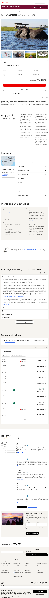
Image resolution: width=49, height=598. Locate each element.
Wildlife (38, 570)
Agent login (3, 574)
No (19, 544)
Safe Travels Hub (4, 565)
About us (15, 561)
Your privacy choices (19, 572)
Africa (6, 11)
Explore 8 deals (24, 89)
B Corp (38, 561)
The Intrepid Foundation (42, 563)
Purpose (39, 559)
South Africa (8, 213)
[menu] (46, 2)
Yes (14, 544)
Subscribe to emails (37, 554)
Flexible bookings (4, 570)
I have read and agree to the (36, 528)
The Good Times (16, 563)
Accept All (40, 591)
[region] (24, 593)
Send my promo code (32, 533)
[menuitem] (5, 2)
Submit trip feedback (5, 563)
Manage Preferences (40, 594)
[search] (38, 2)
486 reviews (9, 63)
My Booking (3, 561)
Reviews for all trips (32, 507)
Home (2, 11)
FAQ (26, 565)
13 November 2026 (42, 81)
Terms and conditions (10, 342)
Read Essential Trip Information (24, 322)
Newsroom (27, 570)
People (38, 565)
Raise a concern (28, 572)
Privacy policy (16, 570)
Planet (38, 567)
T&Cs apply (28, 551)
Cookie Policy (7, 597)
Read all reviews (22, 507)
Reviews (26, 567)
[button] (24, 34)
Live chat (27, 563)
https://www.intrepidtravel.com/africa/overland (14, 296)
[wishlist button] (38, 93)
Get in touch (27, 561)
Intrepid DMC (16, 565)
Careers (14, 567)
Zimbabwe (7, 215)
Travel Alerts (3, 567)
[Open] (18, 438)
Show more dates (23, 422)
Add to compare (16, 93)
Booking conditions (5, 572)
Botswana (11, 11)
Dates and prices (24, 85)
